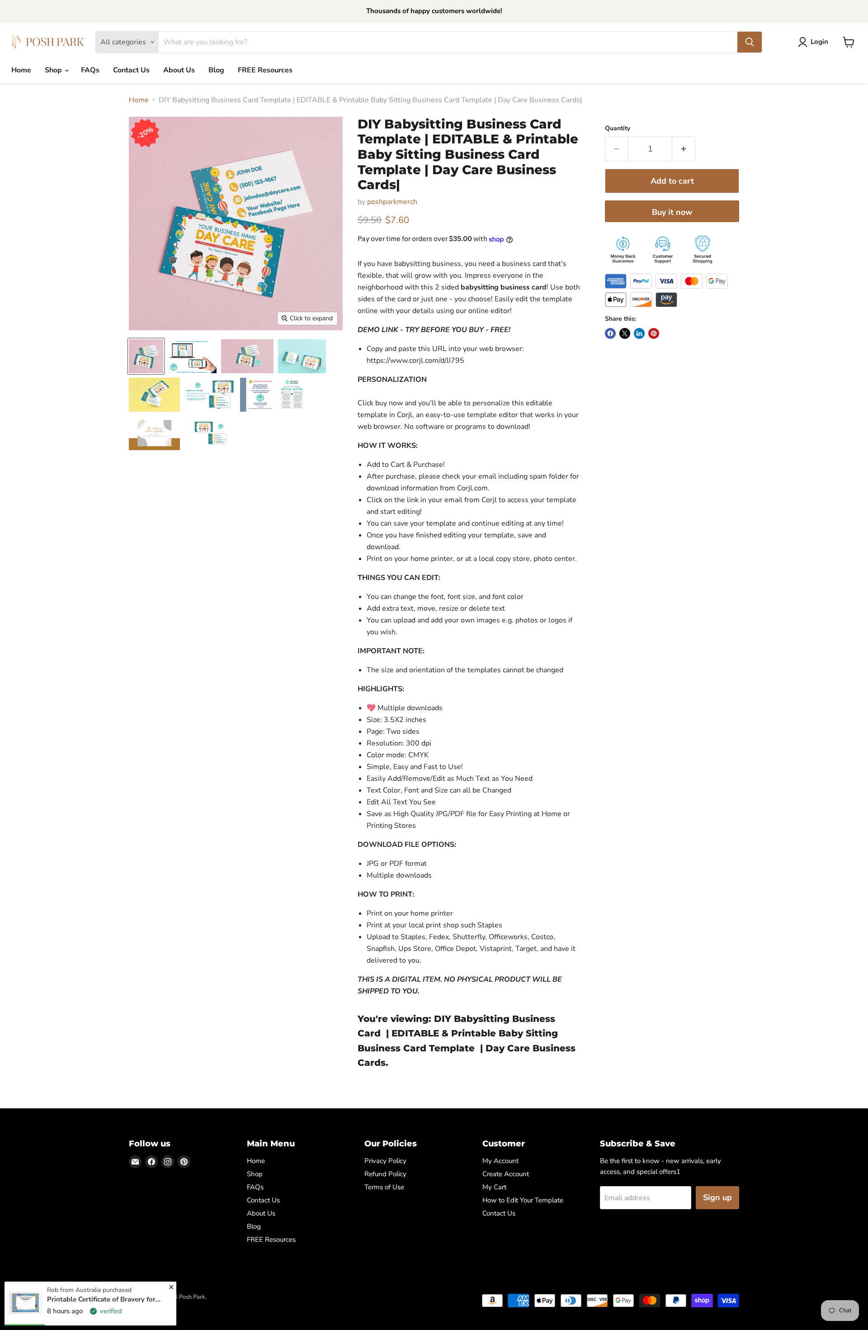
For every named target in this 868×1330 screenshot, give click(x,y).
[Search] (749, 42)
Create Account (505, 1173)
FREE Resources (265, 70)
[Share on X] (624, 333)
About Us (179, 70)
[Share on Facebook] (610, 333)
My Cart (494, 1187)
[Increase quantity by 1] (683, 149)
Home (21, 70)
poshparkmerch (392, 202)
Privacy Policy (385, 1160)
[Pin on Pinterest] (653, 333)
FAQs (90, 70)
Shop (54, 70)
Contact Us (131, 70)
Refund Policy (385, 1173)
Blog (216, 70)
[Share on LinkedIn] (639, 333)
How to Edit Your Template (522, 1200)
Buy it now (672, 212)
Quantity (617, 128)
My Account (500, 1160)
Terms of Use (384, 1187)
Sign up (717, 1197)
